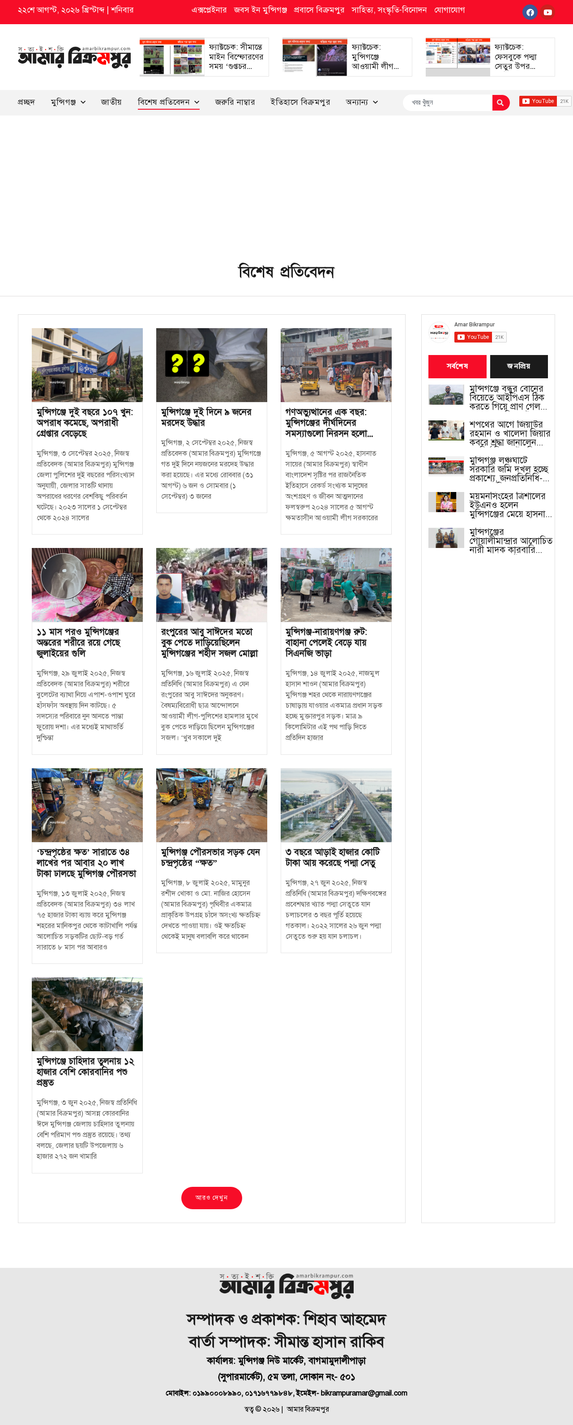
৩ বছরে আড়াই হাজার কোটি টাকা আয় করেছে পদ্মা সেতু (333, 858)
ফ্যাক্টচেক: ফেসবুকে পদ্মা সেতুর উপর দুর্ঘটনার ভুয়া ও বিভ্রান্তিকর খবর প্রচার (519, 71)
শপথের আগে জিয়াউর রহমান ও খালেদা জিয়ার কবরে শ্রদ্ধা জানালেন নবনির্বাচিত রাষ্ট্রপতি (510, 433)
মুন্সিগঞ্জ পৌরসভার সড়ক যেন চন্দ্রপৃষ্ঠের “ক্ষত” (210, 858)
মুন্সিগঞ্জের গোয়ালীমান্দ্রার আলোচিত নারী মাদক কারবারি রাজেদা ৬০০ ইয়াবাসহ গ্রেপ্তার (511, 541)
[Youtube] (547, 12)
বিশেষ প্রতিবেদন (164, 102)
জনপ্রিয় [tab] (518, 366)
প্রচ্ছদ (26, 102)
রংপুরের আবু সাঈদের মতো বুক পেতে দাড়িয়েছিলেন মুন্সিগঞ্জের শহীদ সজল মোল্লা (209, 642)
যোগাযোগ (449, 10)
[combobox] (447, 102)
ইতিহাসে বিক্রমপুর (300, 102)
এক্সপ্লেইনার (209, 10)
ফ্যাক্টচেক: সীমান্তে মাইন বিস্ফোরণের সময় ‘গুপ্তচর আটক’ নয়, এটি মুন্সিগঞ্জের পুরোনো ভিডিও (236, 71)
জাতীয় (111, 102)
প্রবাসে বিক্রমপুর (319, 10)
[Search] (501, 102)
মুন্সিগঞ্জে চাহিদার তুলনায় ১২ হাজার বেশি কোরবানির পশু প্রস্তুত (85, 1072)
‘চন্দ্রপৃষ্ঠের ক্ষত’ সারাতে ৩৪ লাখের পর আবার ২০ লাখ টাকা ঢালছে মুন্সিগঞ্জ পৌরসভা (86, 863)
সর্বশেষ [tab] (457, 366)
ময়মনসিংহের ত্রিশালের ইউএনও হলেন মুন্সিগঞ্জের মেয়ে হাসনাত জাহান (510, 505)
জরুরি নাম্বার (235, 102)
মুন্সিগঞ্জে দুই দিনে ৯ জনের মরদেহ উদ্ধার (206, 417)
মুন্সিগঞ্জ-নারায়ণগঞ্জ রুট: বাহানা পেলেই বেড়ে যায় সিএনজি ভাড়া (326, 642)
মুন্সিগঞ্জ (63, 102)
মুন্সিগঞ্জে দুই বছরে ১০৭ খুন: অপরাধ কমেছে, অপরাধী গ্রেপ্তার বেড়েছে (85, 423)
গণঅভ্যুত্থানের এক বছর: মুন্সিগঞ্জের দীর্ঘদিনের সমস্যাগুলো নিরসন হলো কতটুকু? (326, 428)
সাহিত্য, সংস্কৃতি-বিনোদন (389, 10)
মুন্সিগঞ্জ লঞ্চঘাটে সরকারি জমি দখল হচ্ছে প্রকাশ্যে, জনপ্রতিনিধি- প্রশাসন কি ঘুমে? (509, 469)
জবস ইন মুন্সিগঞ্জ (260, 10)
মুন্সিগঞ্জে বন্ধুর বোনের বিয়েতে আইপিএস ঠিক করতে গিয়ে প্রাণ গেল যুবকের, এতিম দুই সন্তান (510, 398)
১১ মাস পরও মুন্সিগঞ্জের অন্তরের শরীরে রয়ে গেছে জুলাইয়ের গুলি (78, 642)
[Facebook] (530, 12)
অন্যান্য (357, 102)
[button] (211, 1198)
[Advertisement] (286, 182)
